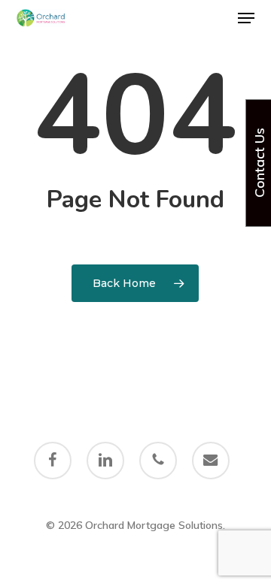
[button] (246, 18)
